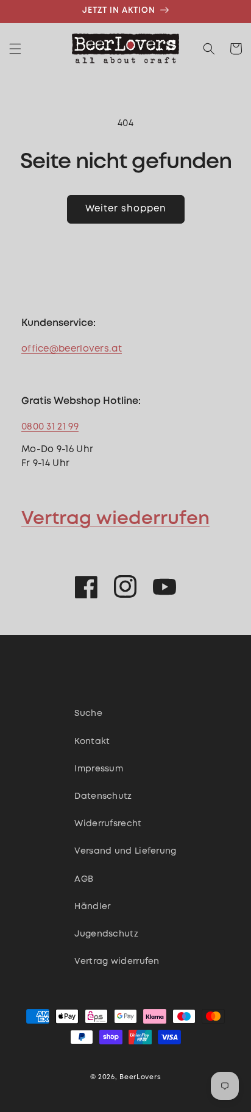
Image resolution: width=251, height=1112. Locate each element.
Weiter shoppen (125, 209)
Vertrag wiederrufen (115, 519)
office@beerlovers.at (71, 349)
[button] (15, 48)
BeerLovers (140, 1077)
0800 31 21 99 (50, 427)
